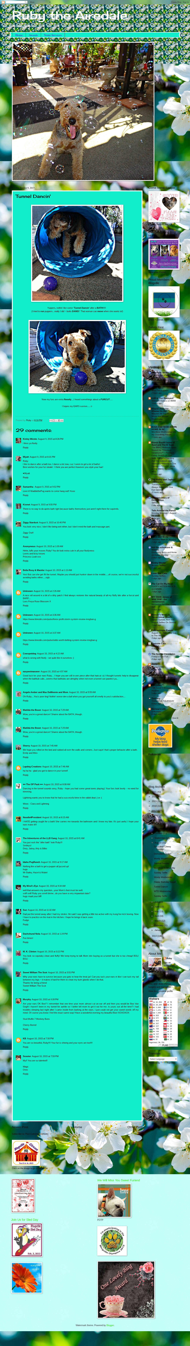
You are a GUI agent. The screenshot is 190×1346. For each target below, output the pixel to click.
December (160, 824)
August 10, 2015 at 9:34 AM (52, 886)
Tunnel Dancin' (161, 887)
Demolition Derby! (162, 854)
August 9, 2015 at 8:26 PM (50, 439)
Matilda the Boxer (32, 710)
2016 (154, 815)
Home (19, 35)
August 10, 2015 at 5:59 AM (82, 692)
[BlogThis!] (53, 420)
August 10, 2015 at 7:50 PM (40, 1038)
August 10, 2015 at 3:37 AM (47, 633)
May (157, 911)
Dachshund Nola (31, 934)
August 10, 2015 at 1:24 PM (54, 934)
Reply (25, 447)
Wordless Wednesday (164, 868)
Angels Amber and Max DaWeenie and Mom (45, 692)
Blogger (110, 1325)
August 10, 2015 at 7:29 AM (55, 710)
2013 (154, 941)
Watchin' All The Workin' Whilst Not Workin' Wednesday (163, 416)
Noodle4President (32, 817)
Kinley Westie (30, 439)
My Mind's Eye (30, 886)
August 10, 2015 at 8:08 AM (57, 784)
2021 (154, 792)
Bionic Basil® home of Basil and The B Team (163, 443)
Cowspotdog (29, 653)
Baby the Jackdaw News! (163, 380)
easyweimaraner (31, 671)
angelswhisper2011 (161, 524)
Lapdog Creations (32, 766)
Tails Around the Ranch (164, 510)
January (159, 930)
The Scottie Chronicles (163, 654)
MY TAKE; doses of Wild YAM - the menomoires (162, 599)
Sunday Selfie (160, 872)
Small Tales (157, 388)
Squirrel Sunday (161, 863)
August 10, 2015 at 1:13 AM (58, 570)
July (157, 902)
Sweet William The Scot (35, 972)
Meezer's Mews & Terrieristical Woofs (162, 616)
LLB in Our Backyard (162, 398)
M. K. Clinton (29, 951)
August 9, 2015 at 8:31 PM (42, 457)
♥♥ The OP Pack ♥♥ (33, 784)
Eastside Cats (159, 643)
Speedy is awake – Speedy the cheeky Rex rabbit (164, 375)
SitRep (155, 502)
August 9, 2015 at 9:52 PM (47, 487)
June (157, 907)
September (160, 838)
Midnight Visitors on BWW (164, 401)
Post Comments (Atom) (36, 1134)
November (160, 828)
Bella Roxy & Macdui (33, 570)
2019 (154, 801)
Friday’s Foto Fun (160, 656)
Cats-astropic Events (162, 630)
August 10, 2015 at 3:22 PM (50, 951)
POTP (155, 664)
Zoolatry (156, 698)
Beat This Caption (160, 390)
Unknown (28, 591)
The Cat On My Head (162, 584)
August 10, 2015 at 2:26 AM (47, 591)
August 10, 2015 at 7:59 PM (45, 1056)
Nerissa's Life (159, 709)
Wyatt (26, 457)
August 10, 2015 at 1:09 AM (49, 546)
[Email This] (50, 420)
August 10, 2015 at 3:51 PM (61, 972)
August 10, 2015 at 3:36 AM (47, 615)
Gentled (155, 646)
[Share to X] (56, 420)
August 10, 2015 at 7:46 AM (55, 766)
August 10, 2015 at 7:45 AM (44, 746)
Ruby (169, 958)
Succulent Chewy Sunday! (162, 847)
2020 (154, 796)
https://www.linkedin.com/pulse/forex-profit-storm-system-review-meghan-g (59, 619)
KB (24, 1038)
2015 (154, 820)
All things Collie (160, 675)
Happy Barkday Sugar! (165, 882)
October (159, 833)
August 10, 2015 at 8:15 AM (55, 817)
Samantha (28, 487)
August (158, 843)
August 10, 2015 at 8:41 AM (71, 838)
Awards (33, 35)
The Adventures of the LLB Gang (40, 838)
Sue (25, 910)
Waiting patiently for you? (163, 677)
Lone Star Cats (159, 573)
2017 (154, 811)
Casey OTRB (158, 667)
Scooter (27, 1056)
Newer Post (20, 1127)
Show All (175, 718)
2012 (154, 945)
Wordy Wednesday (163, 858)
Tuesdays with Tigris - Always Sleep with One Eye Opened (162, 487)
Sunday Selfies (159, 565)
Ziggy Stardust (30, 522)
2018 (154, 806)
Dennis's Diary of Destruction (160, 499)
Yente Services (53, 35)
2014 (154, 936)
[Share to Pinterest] (62, 420)
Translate (171, 1063)
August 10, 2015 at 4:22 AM (50, 653)
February (159, 925)
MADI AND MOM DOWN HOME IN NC (164, 428)
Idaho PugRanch (31, 862)
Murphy (27, 999)
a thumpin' (156, 711)
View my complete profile (160, 991)
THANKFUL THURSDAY (163, 701)
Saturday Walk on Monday (164, 539)
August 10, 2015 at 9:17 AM (54, 862)
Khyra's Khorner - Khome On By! (161, 410)
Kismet (26, 504)
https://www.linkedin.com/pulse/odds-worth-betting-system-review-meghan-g (60, 640)
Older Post (135, 1127)
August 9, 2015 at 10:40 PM (52, 522)
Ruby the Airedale (70, 15)
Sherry (26, 746)
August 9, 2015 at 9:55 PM (44, 504)
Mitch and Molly (160, 537)
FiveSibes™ (158, 685)
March (158, 921)
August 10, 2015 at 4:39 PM (45, 999)
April (157, 916)
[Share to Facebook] (59, 420)
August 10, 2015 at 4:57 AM (54, 671)
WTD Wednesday (162, 891)
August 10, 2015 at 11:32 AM (42, 910)
